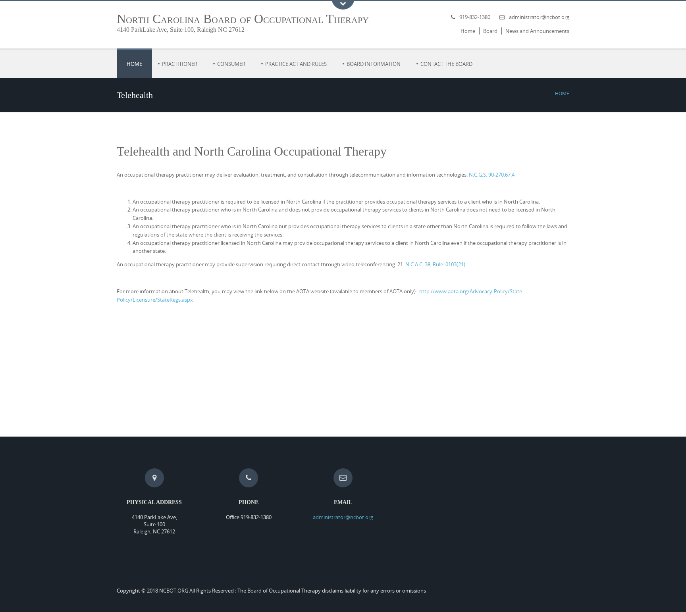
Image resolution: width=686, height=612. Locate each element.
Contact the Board (446, 63)
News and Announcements (537, 31)
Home (468, 31)
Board (490, 31)
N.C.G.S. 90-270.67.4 (491, 174)
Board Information (374, 63)
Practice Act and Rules (296, 63)
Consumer (231, 63)
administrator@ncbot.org (539, 17)
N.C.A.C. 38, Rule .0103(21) (435, 264)
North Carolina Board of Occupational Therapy (243, 19)
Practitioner (179, 63)
